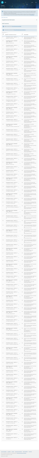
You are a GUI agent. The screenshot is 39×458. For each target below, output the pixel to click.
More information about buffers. (16, 26)
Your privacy (30, 451)
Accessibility (9, 451)
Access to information (4, 451)
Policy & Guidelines (25, 451)
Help (36, 2)
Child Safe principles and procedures (21, 453)
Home (32, 2)
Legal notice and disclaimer (18, 451)
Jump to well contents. (4, 17)
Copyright (13, 451)
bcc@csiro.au (32, 14)
